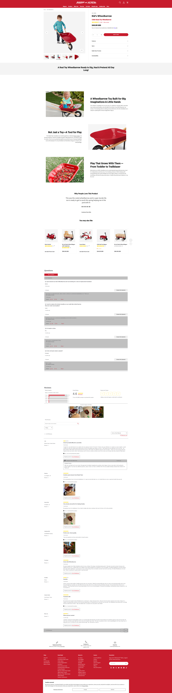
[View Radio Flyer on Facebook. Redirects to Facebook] (113, 668)
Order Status (60, 661)
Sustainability (81, 666)
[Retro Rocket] (51, 235)
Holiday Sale (102, 6)
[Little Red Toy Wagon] (103, 235)
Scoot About (82, 244)
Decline (112, 689)
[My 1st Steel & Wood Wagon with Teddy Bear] (68, 235)
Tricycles (82, 6)
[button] (127, 2)
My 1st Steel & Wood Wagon (120, 244)
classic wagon (77, 136)
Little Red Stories (82, 674)
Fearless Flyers (81, 670)
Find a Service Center (62, 666)
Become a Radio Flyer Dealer (64, 670)
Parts (45, 659)
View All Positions (97, 667)
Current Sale (46, 661)
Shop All (45, 658)
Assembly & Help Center (63, 659)
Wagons (65, 6)
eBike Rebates (61, 675)
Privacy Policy (85, 686)
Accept (85, 689)
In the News (80, 661)
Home (45, 9)
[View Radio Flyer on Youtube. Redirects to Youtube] (118, 668)
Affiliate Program (82, 672)
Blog (79, 669)
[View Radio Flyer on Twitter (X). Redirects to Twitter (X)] (116, 668)
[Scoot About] (86, 235)
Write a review (106, 22)
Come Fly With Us (97, 658)
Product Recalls (61, 669)
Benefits (95, 661)
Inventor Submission (62, 677)
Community (80, 667)
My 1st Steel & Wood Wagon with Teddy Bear (68, 245)
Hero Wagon (81, 659)
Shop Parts (62, 646)
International (47, 662)
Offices (95, 666)
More (108, 6)
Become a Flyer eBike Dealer (64, 674)
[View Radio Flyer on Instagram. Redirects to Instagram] (111, 668)
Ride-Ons (76, 6)
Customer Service (62, 658)
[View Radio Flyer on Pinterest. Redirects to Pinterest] (121, 668)
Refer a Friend (47, 664)
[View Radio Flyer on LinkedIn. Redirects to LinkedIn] (123, 668)
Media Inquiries (81, 664)
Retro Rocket (48, 244)
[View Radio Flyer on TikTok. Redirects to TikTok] (126, 668)
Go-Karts (88, 6)
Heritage (80, 662)
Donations (60, 664)
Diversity (95, 664)
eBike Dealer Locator (62, 672)
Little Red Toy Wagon (102, 244)
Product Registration (62, 662)
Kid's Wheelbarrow (50, 9)
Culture (95, 659)
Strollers (70, 6)
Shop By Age (95, 6)
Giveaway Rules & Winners (64, 667)
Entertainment (81, 675)
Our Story (80, 658)
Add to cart (116, 34)
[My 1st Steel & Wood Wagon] (120, 235)
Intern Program (97, 662)
